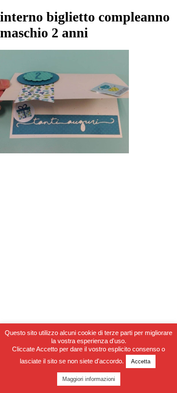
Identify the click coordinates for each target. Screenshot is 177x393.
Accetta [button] (140, 361)
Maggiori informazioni (88, 379)
